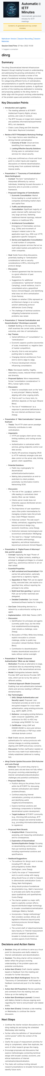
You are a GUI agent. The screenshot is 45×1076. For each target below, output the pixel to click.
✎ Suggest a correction (10, 49)
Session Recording (25, 39)
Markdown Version (9, 39)
